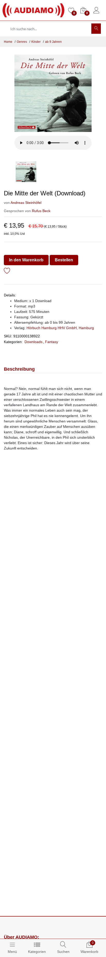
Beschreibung (19, 369)
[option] (53, 93)
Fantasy (51, 342)
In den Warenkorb (26, 260)
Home (8, 42)
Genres (22, 42)
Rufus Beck (41, 211)
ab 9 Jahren (53, 42)
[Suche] (96, 28)
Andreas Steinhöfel (26, 203)
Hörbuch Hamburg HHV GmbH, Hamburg (60, 328)
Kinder (36, 42)
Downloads (33, 342)
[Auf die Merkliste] (7, 272)
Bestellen (64, 260)
